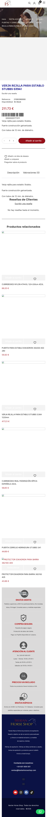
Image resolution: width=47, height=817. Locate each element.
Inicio (4, 19)
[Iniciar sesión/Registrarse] (34, 3)
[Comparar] (10, 159)
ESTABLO (29, 19)
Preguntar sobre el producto (15, 162)
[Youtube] (15, 792)
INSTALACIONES (16, 19)
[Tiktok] (31, 792)
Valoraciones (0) (31, 172)
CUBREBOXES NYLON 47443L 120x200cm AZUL (22, 284)
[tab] (13, 174)
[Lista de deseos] (15, 156)
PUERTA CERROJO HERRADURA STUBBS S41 (21, 547)
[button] (24, 779)
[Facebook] (26, 792)
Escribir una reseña (9, 93)
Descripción (13, 172)
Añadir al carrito (33, 141)
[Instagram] (20, 792)
